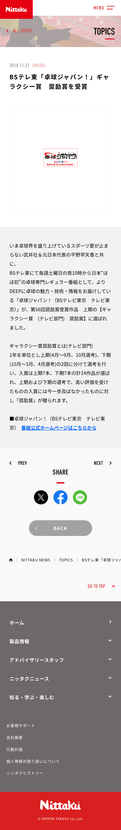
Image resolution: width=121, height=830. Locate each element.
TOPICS (66, 559)
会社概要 (14, 737)
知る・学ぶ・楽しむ (31, 697)
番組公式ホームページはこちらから (59, 427)
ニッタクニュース (29, 678)
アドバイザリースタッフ (36, 659)
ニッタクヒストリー (25, 773)
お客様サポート (20, 725)
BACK (60, 528)
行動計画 (14, 749)
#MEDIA (38, 65)
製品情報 (19, 641)
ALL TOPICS (22, 31)
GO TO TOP (96, 586)
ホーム (16, 622)
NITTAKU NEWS (35, 559)
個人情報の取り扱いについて (33, 761)
